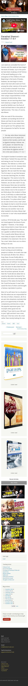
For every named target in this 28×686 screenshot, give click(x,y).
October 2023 (8, 591)
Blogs (6, 16)
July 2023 (7, 595)
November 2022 (9, 603)
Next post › (19, 327)
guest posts (6, 572)
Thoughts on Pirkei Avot (8, 579)
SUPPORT (6, 619)
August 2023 (8, 594)
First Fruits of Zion (5, 665)
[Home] (5, 3)
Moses (8, 323)
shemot (3, 323)
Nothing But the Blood (8, 576)
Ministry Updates (7, 573)
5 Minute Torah (8, 42)
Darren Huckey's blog (13, 16)
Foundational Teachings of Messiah (11, 570)
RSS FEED (14, 483)
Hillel (14, 323)
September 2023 (9, 592)
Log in (4, 559)
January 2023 (8, 600)
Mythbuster (5, 575)
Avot (18, 323)
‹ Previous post (10, 327)
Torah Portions (4, 669)
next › (17, 606)
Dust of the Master (7, 568)
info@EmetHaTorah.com (7, 647)
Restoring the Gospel (8, 578)
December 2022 (9, 602)
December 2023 (9, 589)
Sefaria (2, 668)
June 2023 (7, 597)
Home (2, 16)
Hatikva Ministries (5, 666)
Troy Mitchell (4, 670)
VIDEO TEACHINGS (14, 9)
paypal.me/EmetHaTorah (7, 652)
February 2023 (8, 598)
